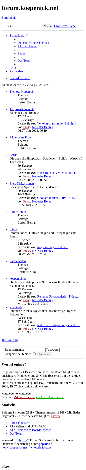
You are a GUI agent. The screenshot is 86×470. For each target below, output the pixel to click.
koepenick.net (18, 278)
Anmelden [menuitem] (16, 71)
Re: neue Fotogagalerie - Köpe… (58, 296)
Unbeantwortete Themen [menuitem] (33, 42)
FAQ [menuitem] (13, 67)
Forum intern (18, 211)
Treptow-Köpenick (22, 91)
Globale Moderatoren (50, 397)
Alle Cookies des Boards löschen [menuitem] (30, 430)
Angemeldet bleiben (19, 354)
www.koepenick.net (14, 447)
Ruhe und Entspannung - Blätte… (58, 325)
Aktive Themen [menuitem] (27, 46)
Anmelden (10, 340)
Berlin (13, 155)
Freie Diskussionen (22, 183)
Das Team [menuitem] (24, 60)
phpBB (22, 440)
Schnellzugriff (18, 35)
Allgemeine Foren (21, 137)
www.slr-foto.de (40, 447)
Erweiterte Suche (65, 26)
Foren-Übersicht (20, 422)
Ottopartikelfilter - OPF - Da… (56, 197)
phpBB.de (45, 444)
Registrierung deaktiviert (52, 247)
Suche (48, 26)
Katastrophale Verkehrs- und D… (58, 172)
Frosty (27, 127)
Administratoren (24, 397)
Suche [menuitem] (21, 53)
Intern (13, 229)
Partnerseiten (18, 261)
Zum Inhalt (9, 17)
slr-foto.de (16, 307)
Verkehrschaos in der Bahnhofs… (58, 123)
